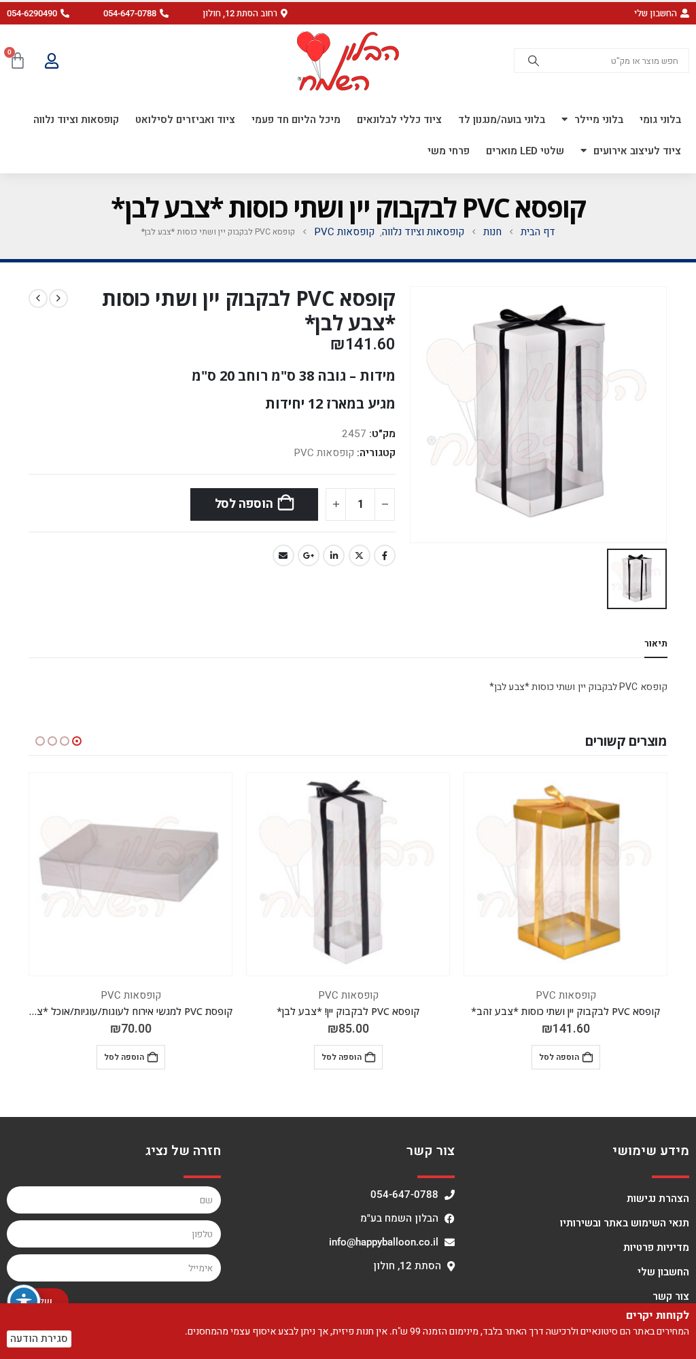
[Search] (534, 60)
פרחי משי (449, 151)
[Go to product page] (565, 874)
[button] (245, 13)
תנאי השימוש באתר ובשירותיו (624, 1223)
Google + (308, 555)
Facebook (385, 555)
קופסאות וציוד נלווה (76, 120)
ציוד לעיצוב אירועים (637, 151)
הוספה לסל (244, 504)
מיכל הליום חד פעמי (296, 120)
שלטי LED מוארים (525, 151)
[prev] (58, 298)
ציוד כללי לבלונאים (399, 120)
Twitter (359, 555)
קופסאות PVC (324, 452)
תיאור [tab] (655, 643)
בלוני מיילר (598, 120)
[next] (38, 298)
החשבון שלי (663, 1272)
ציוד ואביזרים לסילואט (185, 120)
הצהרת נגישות (658, 1198)
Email (283, 555)
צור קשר (670, 1296)
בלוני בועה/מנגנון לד (501, 120)
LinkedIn (334, 555)
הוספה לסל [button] (559, 1057)
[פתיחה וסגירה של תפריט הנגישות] (23, 1301)
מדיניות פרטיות (656, 1247)
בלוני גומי (660, 120)
